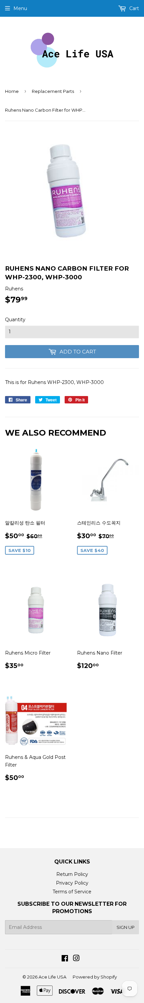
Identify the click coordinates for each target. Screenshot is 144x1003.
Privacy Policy (72, 883)
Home (12, 91)
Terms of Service (72, 892)
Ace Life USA (52, 977)
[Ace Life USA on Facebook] (64, 959)
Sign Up (126, 927)
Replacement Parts (53, 91)
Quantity (15, 320)
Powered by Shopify (95, 977)
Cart (133, 8)
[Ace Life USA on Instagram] (76, 959)
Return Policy (72, 874)
